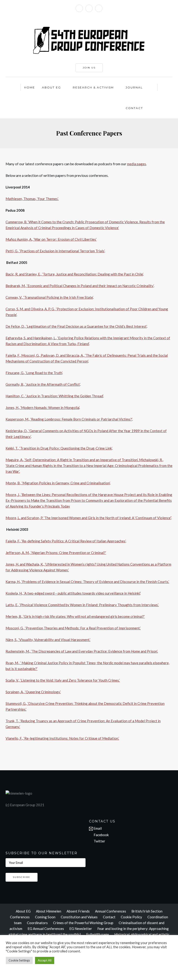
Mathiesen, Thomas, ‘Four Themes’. (32, 199)
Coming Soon (45, 917)
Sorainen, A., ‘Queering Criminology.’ (33, 692)
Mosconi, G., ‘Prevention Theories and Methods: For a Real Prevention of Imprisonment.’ (73, 628)
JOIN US (89, 67)
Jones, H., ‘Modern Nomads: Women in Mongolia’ (42, 407)
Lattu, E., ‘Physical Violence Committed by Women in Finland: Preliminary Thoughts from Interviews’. (82, 605)
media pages (136, 164)
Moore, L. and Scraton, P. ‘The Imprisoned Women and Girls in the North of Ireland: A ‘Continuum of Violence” (88, 518)
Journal (134, 87)
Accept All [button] (44, 960)
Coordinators (37, 923)
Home (29, 87)
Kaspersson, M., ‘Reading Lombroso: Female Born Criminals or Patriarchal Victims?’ (69, 419)
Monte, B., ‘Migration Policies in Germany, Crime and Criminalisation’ (58, 483)
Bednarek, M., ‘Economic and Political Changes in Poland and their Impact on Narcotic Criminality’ (80, 286)
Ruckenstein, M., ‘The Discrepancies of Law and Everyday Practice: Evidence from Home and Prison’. (82, 651)
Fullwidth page (97, 934)
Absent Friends (78, 911)
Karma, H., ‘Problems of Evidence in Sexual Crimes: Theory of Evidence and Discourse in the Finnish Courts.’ (87, 581)
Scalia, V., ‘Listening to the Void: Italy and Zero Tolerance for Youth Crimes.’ (63, 680)
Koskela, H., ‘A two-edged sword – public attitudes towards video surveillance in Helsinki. (73, 593)
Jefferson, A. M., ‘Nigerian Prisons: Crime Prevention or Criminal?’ (56, 552)
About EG (51, 87)
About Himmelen (48, 911)
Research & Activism (93, 87)
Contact (134, 108)
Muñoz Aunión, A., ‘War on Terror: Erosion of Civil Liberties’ (51, 239)
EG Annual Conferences (46, 928)
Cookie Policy (131, 917)
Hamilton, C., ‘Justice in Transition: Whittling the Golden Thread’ (54, 396)
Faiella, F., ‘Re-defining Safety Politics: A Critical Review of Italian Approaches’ (66, 541)
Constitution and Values (79, 917)
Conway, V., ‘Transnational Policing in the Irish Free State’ (49, 297)
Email (97, 828)
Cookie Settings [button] (19, 960)
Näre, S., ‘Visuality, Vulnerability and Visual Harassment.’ (48, 640)
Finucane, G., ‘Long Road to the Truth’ (34, 373)
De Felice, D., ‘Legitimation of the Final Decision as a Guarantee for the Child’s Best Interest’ (76, 326)
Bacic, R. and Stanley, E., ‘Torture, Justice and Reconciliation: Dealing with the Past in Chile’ (74, 274)
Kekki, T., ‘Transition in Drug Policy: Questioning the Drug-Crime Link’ (59, 448)
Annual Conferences (110, 911)
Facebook (101, 835)
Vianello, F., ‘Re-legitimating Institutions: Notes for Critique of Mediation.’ (62, 738)
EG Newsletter (80, 928)
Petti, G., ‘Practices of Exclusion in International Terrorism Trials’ (55, 251)
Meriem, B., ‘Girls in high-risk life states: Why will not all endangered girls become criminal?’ (75, 616)
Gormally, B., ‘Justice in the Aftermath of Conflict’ (43, 384)
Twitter (99, 841)
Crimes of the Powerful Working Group (83, 923)
